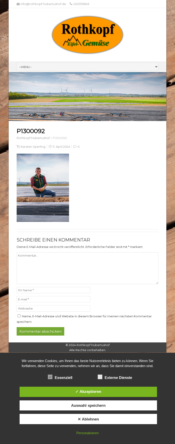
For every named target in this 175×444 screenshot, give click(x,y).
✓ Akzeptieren (88, 391)
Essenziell (63, 378)
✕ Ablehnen (88, 419)
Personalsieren (87, 433)
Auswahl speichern (88, 405)
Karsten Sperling (33, 146)
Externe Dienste (118, 378)
